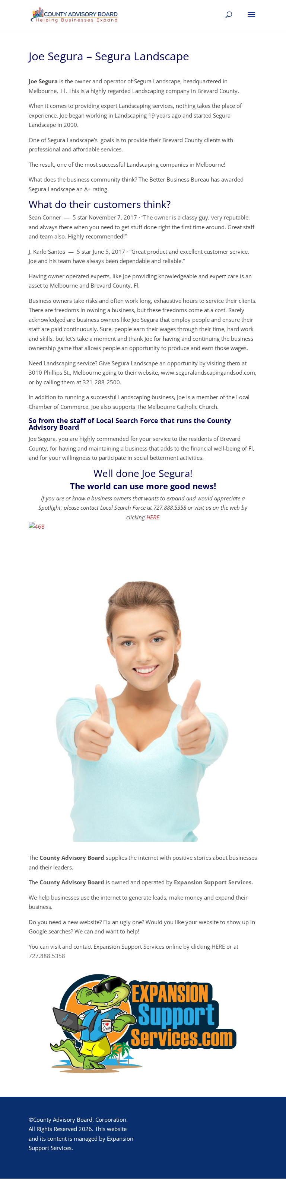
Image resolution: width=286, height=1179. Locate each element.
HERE (152, 517)
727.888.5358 (47, 955)
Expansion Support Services (212, 882)
